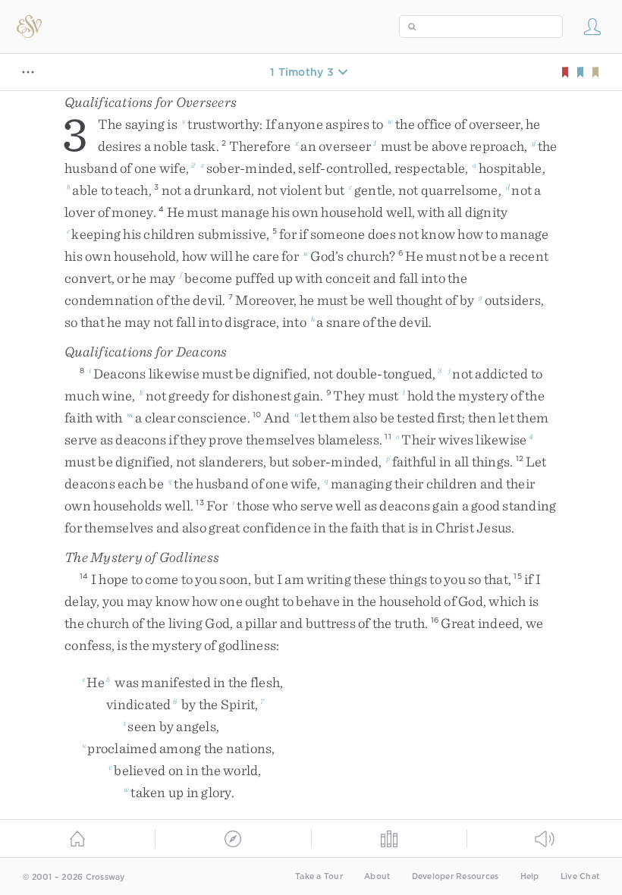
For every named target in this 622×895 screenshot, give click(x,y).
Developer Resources (455, 876)
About (377, 876)
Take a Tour (319, 876)
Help (529, 876)
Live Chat (580, 876)
